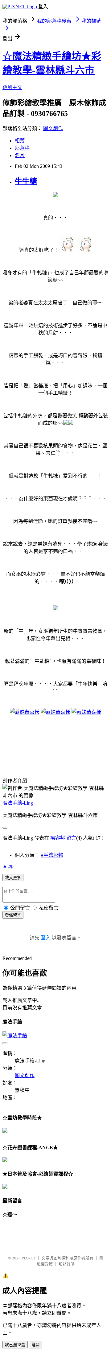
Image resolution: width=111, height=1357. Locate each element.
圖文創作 (53, 128)
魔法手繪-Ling (17, 803)
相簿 (20, 140)
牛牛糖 (26, 181)
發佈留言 (13, 915)
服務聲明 (67, 1264)
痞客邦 (57, 838)
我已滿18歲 (15, 1345)
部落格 (22, 148)
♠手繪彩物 (52, 855)
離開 (35, 1345)
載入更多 (13, 878)
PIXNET (28, 1258)
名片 (20, 155)
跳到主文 (12, 87)
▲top (8, 865)
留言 (71, 838)
